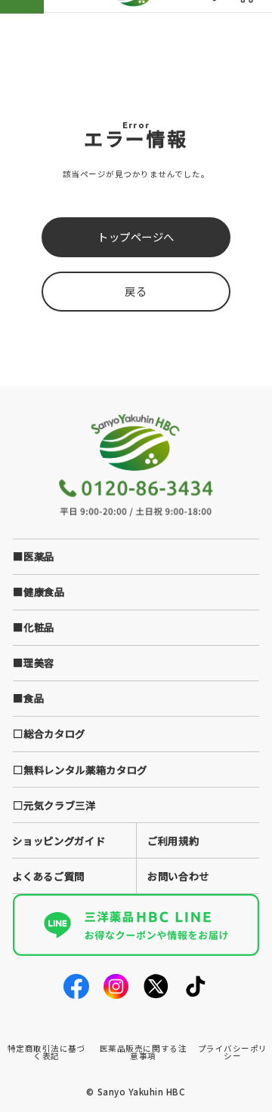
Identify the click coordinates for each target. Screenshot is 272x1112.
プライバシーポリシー (232, 1052)
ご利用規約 (173, 840)
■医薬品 (33, 556)
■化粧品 (33, 626)
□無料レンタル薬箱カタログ (80, 769)
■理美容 (33, 662)
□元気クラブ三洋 (54, 804)
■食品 (28, 697)
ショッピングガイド (58, 840)
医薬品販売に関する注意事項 (143, 1052)
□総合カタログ (49, 733)
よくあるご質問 (48, 875)
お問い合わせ (178, 875)
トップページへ (136, 236)
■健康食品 (38, 591)
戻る (136, 291)
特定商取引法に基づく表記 (47, 1052)
